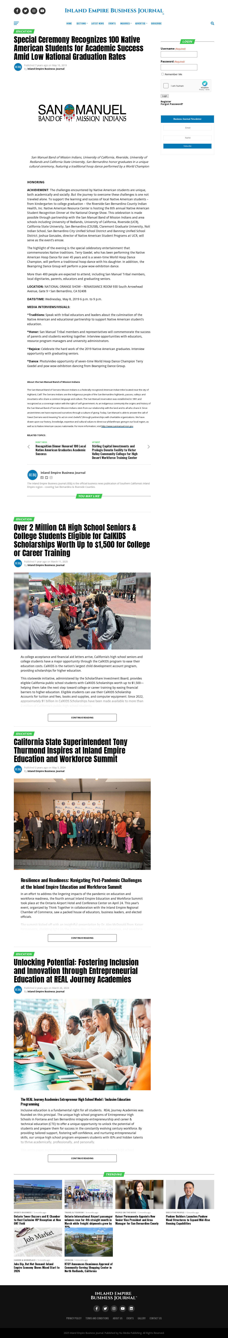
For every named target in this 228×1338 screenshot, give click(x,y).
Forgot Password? (172, 104)
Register (166, 101)
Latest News (97, 23)
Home (69, 23)
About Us (118, 1318)
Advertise (140, 23)
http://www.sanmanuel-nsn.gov (117, 426)
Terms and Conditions (97, 1318)
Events (112, 23)
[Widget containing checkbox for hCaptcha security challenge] (186, 85)
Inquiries (125, 23)
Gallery (142, 1318)
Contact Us (156, 1318)
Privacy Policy (73, 1318)
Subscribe (156, 23)
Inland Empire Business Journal (46, 68)
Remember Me (173, 74)
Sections (81, 23)
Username (173, 48)
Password (172, 61)
